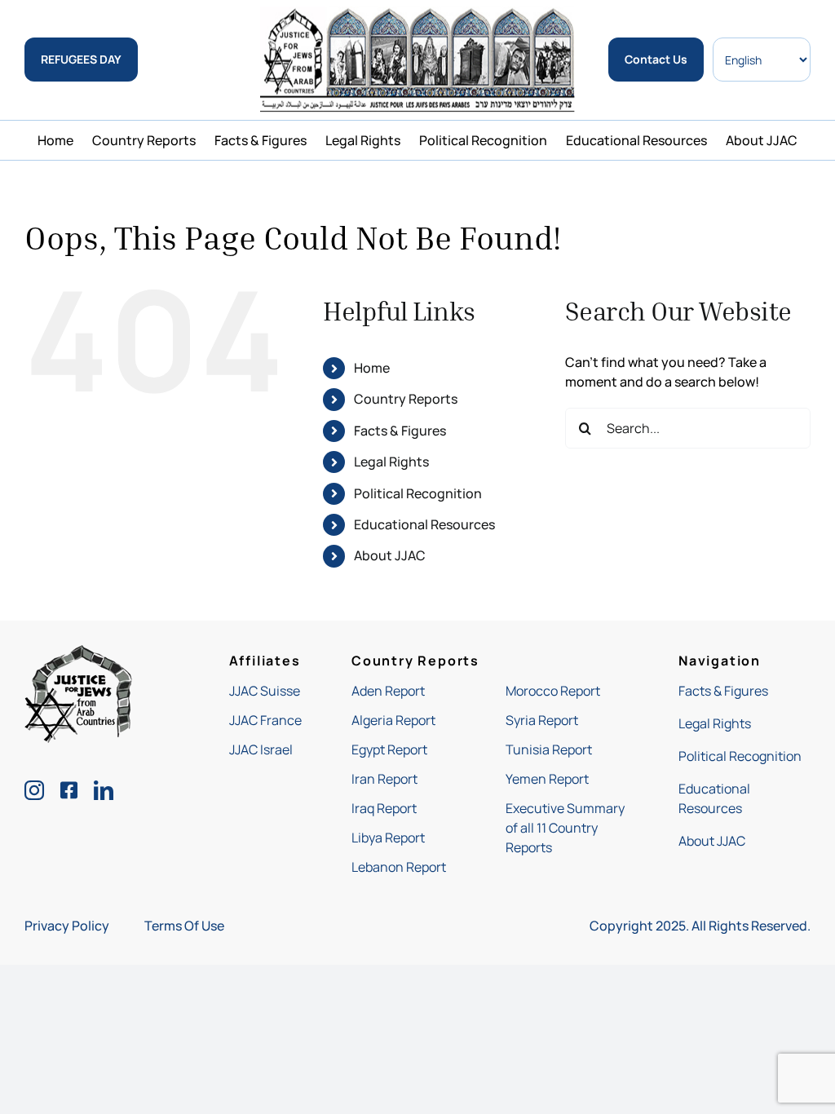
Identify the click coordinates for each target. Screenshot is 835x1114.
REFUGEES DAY (81, 59)
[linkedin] (103, 790)
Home (372, 368)
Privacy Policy (66, 926)
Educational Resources (424, 524)
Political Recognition (418, 493)
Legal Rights (391, 462)
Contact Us (656, 59)
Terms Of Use (184, 926)
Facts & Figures (400, 431)
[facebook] (68, 790)
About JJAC (390, 555)
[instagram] (34, 790)
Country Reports (405, 399)
